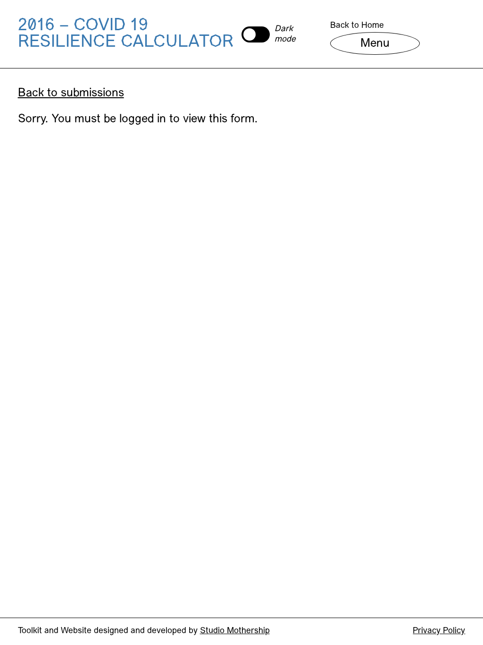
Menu (375, 44)
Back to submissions (71, 93)
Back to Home (357, 26)
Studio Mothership (235, 631)
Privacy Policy (439, 631)
